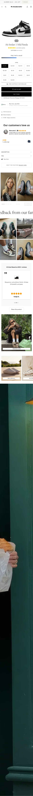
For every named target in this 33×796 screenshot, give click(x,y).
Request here (23, 165)
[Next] (29, 204)
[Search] (5, 7)
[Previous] (26, 204)
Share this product (16, 309)
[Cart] (31, 7)
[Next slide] (30, 368)
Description (5, 152)
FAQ (2, 156)
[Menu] (2, 7)
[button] (5, 159)
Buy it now (17, 94)
